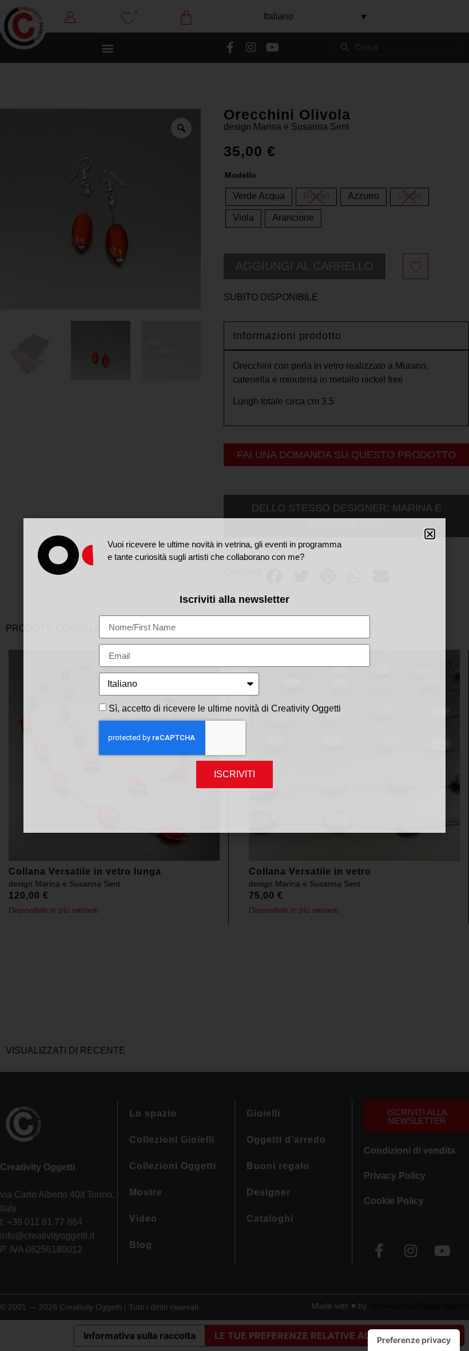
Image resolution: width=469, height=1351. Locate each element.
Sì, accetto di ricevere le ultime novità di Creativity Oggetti (225, 708)
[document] (234, 675)
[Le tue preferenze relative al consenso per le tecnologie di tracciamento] (414, 1340)
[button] (430, 534)
